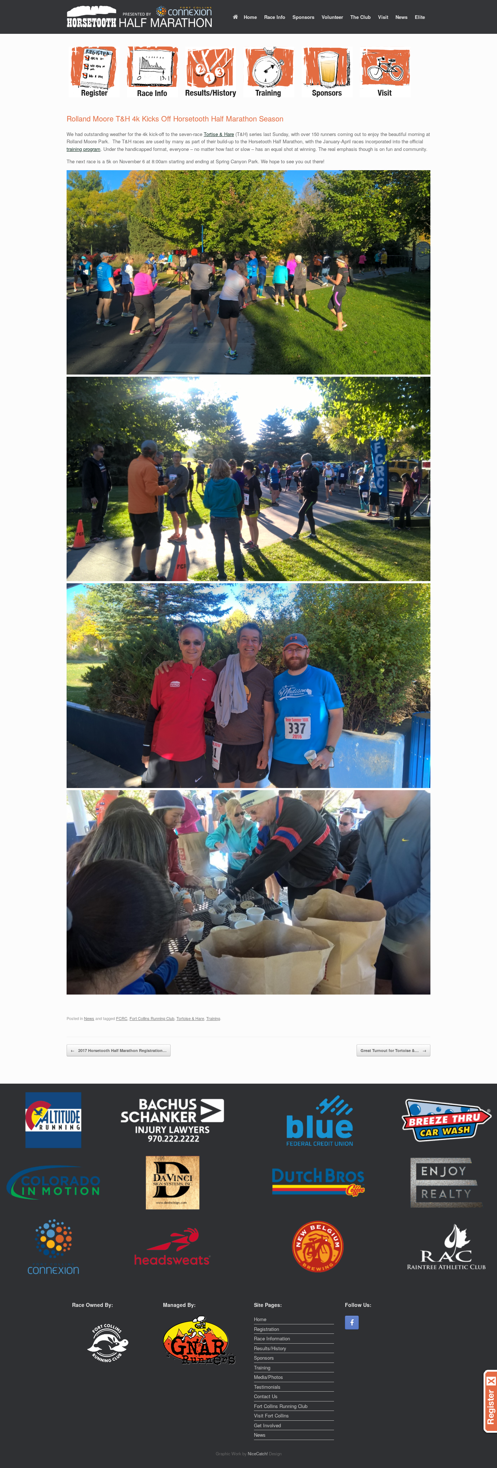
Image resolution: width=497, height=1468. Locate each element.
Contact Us (266, 1396)
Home (250, 16)
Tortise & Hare (219, 134)
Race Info (274, 16)
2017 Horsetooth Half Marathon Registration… (119, 1050)
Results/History (270, 1348)
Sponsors (303, 16)
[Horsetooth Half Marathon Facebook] (352, 1322)
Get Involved (267, 1425)
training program (83, 148)
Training (213, 1018)
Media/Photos (268, 1376)
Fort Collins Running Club (152, 1018)
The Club (360, 16)
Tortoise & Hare (190, 1018)
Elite (420, 16)
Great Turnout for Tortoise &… (393, 1050)
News (401, 16)
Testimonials (267, 1386)
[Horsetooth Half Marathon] (139, 17)
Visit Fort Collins (271, 1415)
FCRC (121, 1018)
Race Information (272, 1338)
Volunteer (332, 16)
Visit (383, 16)
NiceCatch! (258, 1453)
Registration (266, 1328)
